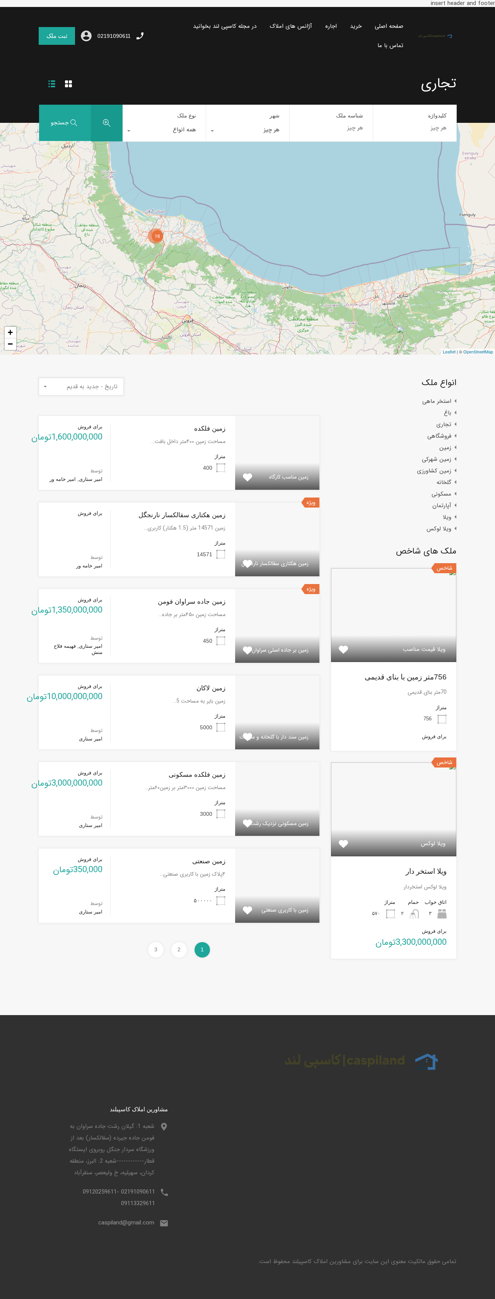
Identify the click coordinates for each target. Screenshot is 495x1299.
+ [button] (10, 332)
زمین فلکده (209, 428)
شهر (275, 115)
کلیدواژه (437, 115)
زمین (445, 447)
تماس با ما (390, 45)
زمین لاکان (210, 688)
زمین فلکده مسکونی (197, 774)
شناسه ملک (349, 115)
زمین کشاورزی (434, 470)
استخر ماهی (436, 401)
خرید (356, 26)
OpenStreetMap (478, 351)
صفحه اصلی (389, 26)
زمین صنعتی (208, 861)
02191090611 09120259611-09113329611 (119, 1197)
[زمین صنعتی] (396, 337)
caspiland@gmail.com (126, 1223)
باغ (447, 413)
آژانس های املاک (291, 26)
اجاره (331, 26)
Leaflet (449, 351)
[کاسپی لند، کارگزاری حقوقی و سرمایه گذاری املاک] (433, 38)
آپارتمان (441, 505)
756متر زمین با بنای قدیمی (406, 677)
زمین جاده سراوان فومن (191, 601)
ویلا (447, 517)
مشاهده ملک (393, 643)
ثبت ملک (56, 35)
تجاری (443, 424)
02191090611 (114, 36)
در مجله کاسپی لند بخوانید (224, 26)
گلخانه (444, 482)
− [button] (10, 344)
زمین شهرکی (436, 459)
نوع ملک (186, 115)
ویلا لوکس (439, 528)
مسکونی (441, 494)
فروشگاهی (439, 436)
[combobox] (247, 131)
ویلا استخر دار (426, 871)
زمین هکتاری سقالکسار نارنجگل (181, 515)
